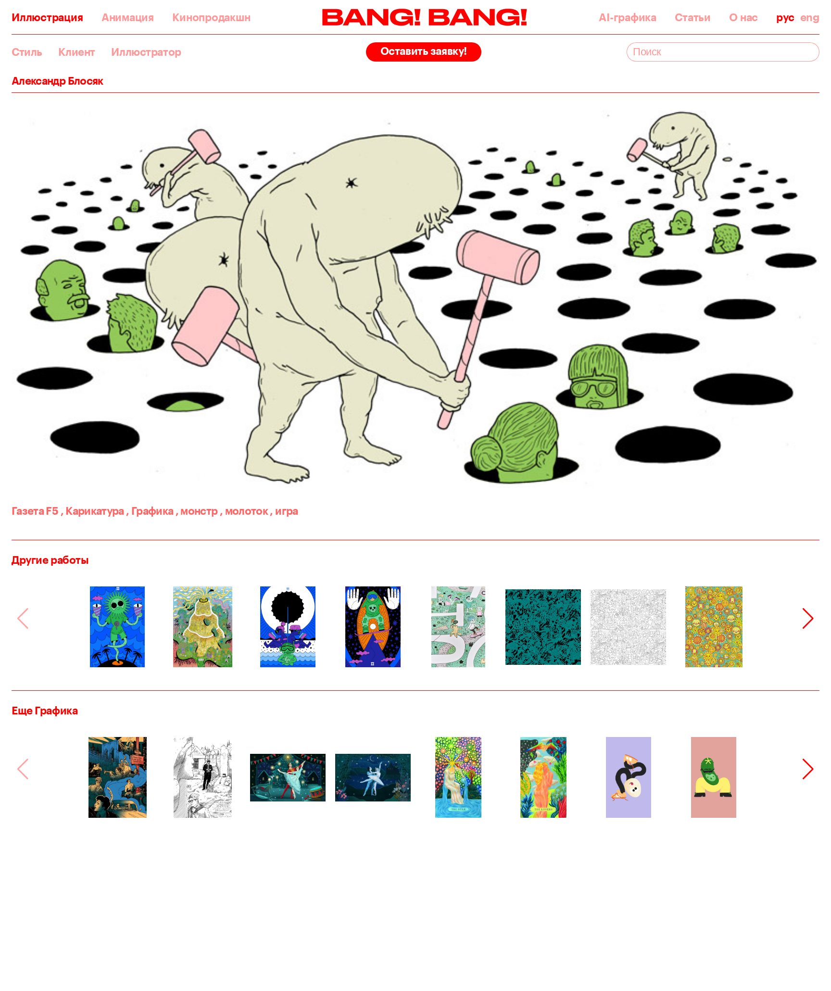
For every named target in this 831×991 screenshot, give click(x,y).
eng (809, 17)
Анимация (127, 17)
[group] (117, 626)
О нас (743, 17)
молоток (244, 511)
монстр (197, 511)
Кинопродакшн (211, 17)
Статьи (693, 17)
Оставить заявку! (423, 51)
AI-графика (627, 17)
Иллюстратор (146, 52)
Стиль (27, 52)
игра (284, 511)
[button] (808, 618)
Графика (149, 511)
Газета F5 (35, 511)
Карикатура (92, 511)
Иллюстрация (47, 17)
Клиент (76, 52)
